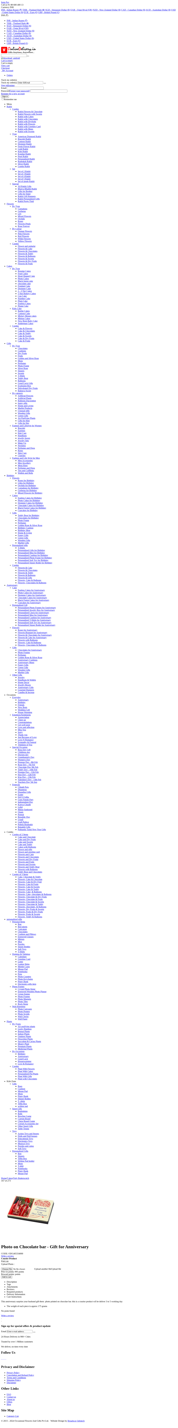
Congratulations (25, 722)
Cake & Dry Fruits (26, 338)
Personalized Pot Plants (28, 1074)
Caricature (22, 929)
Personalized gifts (20, 545)
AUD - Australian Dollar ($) (158, 10)
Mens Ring (23, 465)
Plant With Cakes (25, 1071)
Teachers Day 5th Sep (27, 782)
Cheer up (22, 720)
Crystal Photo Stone (26, 989)
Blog (9, 1404)
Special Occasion (19, 747)
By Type (16, 206)
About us (11, 1399)
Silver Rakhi (23, 164)
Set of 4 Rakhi (24, 176)
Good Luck (23, 1059)
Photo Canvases (25, 1009)
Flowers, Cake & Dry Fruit (30, 882)
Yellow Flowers (25, 241)
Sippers (21, 371)
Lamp (20, 961)
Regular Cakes (24, 271)
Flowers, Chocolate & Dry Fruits (32, 897)
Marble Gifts (23, 543)
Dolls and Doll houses (27, 1136)
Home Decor (23, 682)
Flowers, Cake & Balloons (29, 580)
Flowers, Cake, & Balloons (30, 892)
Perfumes (22, 363)
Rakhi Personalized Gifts (29, 199)
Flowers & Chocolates (27, 251)
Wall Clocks (23, 1016)
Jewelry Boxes (24, 685)
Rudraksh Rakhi (25, 161)
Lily (19, 214)
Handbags (22, 435)
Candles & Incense (26, 692)
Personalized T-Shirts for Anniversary (34, 620)
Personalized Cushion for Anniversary (34, 617)
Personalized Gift (19, 605)
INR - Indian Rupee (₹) (11, 10)
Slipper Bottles (24, 1099)
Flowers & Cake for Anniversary (32, 637)
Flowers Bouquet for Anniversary (32, 632)
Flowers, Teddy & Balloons (30, 917)
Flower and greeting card (29, 852)
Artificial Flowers (25, 396)
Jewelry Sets (23, 440)
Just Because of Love (27, 737)
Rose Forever (24, 226)
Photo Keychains (25, 979)
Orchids (21, 219)
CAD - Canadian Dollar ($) (133, 10)
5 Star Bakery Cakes (27, 293)
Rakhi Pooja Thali (26, 201)
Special (15, 184)
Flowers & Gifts (25, 578)
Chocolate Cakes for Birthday (31, 505)
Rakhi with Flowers (26, 124)
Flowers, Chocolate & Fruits (30, 899)
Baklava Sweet (24, 391)
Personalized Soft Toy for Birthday (33, 560)
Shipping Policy (14, 1380)
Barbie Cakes (24, 311)
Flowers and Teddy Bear (28, 867)
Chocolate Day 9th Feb (28, 767)
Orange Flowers (25, 231)
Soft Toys (22, 949)
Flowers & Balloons (26, 256)
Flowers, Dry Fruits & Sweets (31, 909)
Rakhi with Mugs (25, 129)
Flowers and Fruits (26, 862)
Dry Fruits (22, 353)
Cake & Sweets (24, 336)
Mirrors (21, 939)
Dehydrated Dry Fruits (28, 388)
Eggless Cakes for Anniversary (31, 590)
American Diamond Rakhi (29, 136)
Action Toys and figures (28, 1133)
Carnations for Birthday (28, 488)
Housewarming (24, 1061)
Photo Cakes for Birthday (29, 500)
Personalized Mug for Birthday (31, 553)
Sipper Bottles (24, 946)
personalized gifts (14, 919)
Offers (9, 1402)
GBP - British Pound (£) (48, 12)
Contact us (11, 1397)
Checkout (5, 68)
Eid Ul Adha (23, 797)
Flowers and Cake (26, 854)
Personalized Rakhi (26, 159)
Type (14, 134)
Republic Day (24, 817)
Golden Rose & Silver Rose (30, 525)
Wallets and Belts (25, 473)
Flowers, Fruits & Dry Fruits (30, 912)
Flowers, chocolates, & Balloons (32, 907)
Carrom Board (24, 1118)
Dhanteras (22, 789)
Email (3, 88)
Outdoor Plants (24, 1036)
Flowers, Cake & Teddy (28, 889)
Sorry (20, 732)
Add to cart (6, 1277)
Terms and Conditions (16, 1377)
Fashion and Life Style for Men (26, 458)
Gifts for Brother (25, 191)
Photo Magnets (24, 999)
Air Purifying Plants (26, 418)
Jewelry (21, 677)
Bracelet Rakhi (24, 139)
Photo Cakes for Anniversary (30, 593)
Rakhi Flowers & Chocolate (30, 111)
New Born (22, 707)
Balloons (22, 381)
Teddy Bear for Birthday (28, 515)
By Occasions (18, 1051)
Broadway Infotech (76, 1421)
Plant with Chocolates (27, 1079)
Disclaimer (11, 1382)
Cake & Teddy (24, 333)
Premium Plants (25, 1046)
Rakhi (9, 106)
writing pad (23, 1106)
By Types (16, 1024)
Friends (21, 705)
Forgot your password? (20, 91)
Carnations (22, 209)
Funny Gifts (23, 535)
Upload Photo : (7, 1264)
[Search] (28, 56)
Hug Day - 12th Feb (27, 774)
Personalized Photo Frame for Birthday (35, 558)
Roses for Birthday (26, 480)
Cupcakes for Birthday (28, 510)
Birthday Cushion (25, 528)
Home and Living (25, 406)
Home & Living (25, 533)
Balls (20, 1114)
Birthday (10, 475)
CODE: (4, 1253)
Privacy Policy (13, 1372)
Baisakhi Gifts (24, 827)
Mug (20, 942)
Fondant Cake (24, 286)
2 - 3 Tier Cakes (25, 291)
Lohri (20, 807)
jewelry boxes (24, 438)
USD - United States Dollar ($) (20, 38)
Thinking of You (25, 745)
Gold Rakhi (23, 149)
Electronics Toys (25, 1141)
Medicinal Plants (25, 1049)
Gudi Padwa (23, 822)
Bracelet (21, 428)
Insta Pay (5, 2)
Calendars (22, 956)
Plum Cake (23, 301)
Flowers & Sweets (26, 258)
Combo (15, 109)
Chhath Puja (23, 787)
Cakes (9, 266)
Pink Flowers (23, 234)
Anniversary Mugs (26, 662)
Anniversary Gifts (26, 687)
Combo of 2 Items (20, 834)
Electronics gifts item (27, 984)
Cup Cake (22, 296)
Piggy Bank (23, 981)
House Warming (25, 712)
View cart (5, 65)
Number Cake (24, 298)
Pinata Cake (23, 306)
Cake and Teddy (25, 844)
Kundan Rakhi (24, 154)
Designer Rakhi (25, 144)
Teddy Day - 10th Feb (27, 769)
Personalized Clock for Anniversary (33, 612)
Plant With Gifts (25, 1076)
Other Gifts (17, 675)
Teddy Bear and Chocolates (30, 872)
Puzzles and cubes (26, 1146)
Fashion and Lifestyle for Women (27, 425)
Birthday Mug (24, 530)
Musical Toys (24, 1143)
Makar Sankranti (25, 809)
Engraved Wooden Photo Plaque (32, 991)
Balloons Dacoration (27, 401)
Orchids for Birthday (27, 485)
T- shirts (21, 1101)
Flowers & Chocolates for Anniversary (35, 635)
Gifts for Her (23, 423)
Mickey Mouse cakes (27, 316)
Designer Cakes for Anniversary (32, 595)
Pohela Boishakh (25, 824)
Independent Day (25, 802)
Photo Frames (24, 652)
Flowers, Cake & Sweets (29, 887)
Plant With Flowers (26, 1069)
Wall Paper (22, 1019)
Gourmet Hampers (26, 690)
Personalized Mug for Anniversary (33, 615)
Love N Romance (26, 740)
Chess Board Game (26, 1121)
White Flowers (24, 239)
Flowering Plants (25, 1039)
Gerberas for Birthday (27, 490)
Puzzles (21, 944)
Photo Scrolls (23, 1014)
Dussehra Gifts (24, 792)
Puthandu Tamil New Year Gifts (32, 829)
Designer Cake (24, 288)
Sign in (4, 85)
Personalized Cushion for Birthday (33, 555)
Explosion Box (24, 386)
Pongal (21, 814)
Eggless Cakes (24, 303)
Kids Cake (17, 308)
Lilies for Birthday (26, 483)
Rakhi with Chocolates (28, 119)
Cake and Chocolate (27, 837)
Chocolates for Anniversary (30, 650)
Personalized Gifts (20, 1151)
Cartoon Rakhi (24, 141)
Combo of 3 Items (20, 874)
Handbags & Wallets (27, 680)
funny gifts (22, 403)
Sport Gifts (17, 1109)
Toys (14, 1131)
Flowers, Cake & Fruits (28, 884)
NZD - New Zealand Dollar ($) (107, 10)
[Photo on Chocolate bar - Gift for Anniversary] (30, 1240)
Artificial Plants (24, 398)
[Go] (45, 83)
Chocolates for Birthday (28, 518)
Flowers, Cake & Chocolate (30, 879)
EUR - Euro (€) (31, 12)
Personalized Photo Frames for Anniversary (37, 607)
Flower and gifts (25, 849)
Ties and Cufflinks (26, 470)
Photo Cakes (23, 278)
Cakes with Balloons (27, 847)
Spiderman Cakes (25, 323)
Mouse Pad (23, 969)
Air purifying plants (26, 1026)
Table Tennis (23, 1128)
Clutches (21, 455)
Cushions (22, 351)
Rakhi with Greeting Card (29, 126)
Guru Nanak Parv (25, 799)
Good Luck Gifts (25, 383)
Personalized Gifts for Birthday (31, 550)
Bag (19, 924)
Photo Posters (24, 1011)
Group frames (24, 994)
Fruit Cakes (23, 273)
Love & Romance (26, 1064)
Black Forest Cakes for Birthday (32, 508)
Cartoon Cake (24, 313)
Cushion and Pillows (27, 934)
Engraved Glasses (26, 937)
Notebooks (22, 971)
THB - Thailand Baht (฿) (34, 10)
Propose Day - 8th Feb (28, 762)
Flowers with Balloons (28, 640)
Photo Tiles (23, 1001)
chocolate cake (24, 283)
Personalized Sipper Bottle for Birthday (35, 563)
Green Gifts (23, 416)
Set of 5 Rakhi (24, 179)
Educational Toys (25, 1138)
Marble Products (25, 408)
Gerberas (22, 211)
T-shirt (21, 1166)
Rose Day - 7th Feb (26, 765)
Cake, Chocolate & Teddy (29, 877)
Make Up (22, 443)
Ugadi (20, 819)
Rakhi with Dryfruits (27, 121)
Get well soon (24, 725)
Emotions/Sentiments (21, 715)
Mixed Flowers (24, 216)
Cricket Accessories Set (28, 1123)
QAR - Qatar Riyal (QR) (81, 10)
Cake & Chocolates (26, 331)
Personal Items (18, 922)
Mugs (20, 361)
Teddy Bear (23, 378)
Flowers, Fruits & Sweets (29, 914)
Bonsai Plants (24, 1031)
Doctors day (23, 755)
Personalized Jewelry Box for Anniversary (36, 610)
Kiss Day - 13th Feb (27, 777)
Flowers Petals (24, 224)
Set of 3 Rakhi (24, 174)
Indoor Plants (23, 1034)
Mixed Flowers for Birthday (30, 493)
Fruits (20, 356)
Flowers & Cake (25, 248)
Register (11, 85)
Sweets (21, 373)
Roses (20, 221)
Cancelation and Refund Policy (20, 1375)
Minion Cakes (24, 318)
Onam (20, 812)
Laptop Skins (23, 964)
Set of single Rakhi (26, 181)
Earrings (21, 430)
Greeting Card (24, 959)
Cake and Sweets (25, 842)
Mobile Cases (24, 966)
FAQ (9, 1394)
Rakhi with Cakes (26, 116)
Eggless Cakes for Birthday (30, 498)
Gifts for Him (24, 420)
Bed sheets (22, 927)
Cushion (21, 1089)
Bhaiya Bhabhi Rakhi (27, 189)
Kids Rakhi (23, 151)
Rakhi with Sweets (26, 131)
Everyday (16, 697)
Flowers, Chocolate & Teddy (30, 904)
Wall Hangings (18, 1006)
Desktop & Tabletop (21, 954)
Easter (20, 794)
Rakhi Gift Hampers (27, 196)
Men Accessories (25, 460)
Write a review (7, 1256)
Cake (14, 588)
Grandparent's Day (26, 757)
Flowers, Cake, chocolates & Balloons (34, 894)
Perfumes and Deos (26, 448)
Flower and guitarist (26, 246)
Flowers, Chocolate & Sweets (31, 902)
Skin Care (22, 453)
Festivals (16, 784)
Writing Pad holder (26, 1161)
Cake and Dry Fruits (27, 839)
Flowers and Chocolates (28, 857)
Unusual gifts (23, 411)
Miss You (22, 730)
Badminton (23, 1111)
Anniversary (12, 585)
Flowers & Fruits (25, 263)
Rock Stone (23, 1004)
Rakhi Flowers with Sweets (30, 114)
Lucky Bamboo (25, 1029)
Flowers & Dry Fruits (27, 261)
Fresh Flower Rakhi (26, 146)
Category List (13, 1416)
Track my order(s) (9, 82)
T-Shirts (21, 376)
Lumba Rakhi (24, 166)
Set (13, 169)
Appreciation (23, 717)
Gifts (9, 343)
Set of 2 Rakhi (24, 171)
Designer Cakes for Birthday (30, 503)
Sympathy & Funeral (27, 742)
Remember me (10, 99)
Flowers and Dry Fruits (28, 859)
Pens (20, 974)
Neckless (22, 445)
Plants (9, 1021)
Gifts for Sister (24, 194)
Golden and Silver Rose (28, 358)
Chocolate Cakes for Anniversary (32, 597)
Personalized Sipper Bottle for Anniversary (36, 625)
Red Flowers (23, 236)
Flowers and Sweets (26, 864)
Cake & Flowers (25, 328)
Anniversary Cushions (27, 660)
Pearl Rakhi (23, 156)
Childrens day (24, 752)
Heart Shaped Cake (26, 276)
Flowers (10, 204)
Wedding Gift (24, 710)
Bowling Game (24, 1116)
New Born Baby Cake (28, 321)
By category (17, 393)
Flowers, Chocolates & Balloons (32, 583)
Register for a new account (13, 94)
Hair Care (22, 433)
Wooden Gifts (24, 413)
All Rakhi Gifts (24, 186)
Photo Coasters (24, 976)
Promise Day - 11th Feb (28, 772)
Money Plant (23, 1044)
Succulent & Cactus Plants (29, 1041)
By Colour (17, 229)
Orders (10, 75)
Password (5, 91)
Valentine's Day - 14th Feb (29, 779)
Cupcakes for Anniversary (29, 602)
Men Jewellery (24, 463)
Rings (20, 450)
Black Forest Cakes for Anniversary (33, 600)
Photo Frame (23, 366)
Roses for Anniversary (27, 630)
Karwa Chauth (24, 804)
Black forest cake (25, 281)
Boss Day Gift (24, 750)
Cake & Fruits (24, 341)
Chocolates (23, 348)
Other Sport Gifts (25, 1126)
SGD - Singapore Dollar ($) (57, 10)
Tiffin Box (22, 1104)
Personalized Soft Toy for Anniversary (34, 622)
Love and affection (26, 727)
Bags (20, 1086)
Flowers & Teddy (25, 253)
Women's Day (24, 760)
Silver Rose (23, 368)
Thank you (22, 735)
